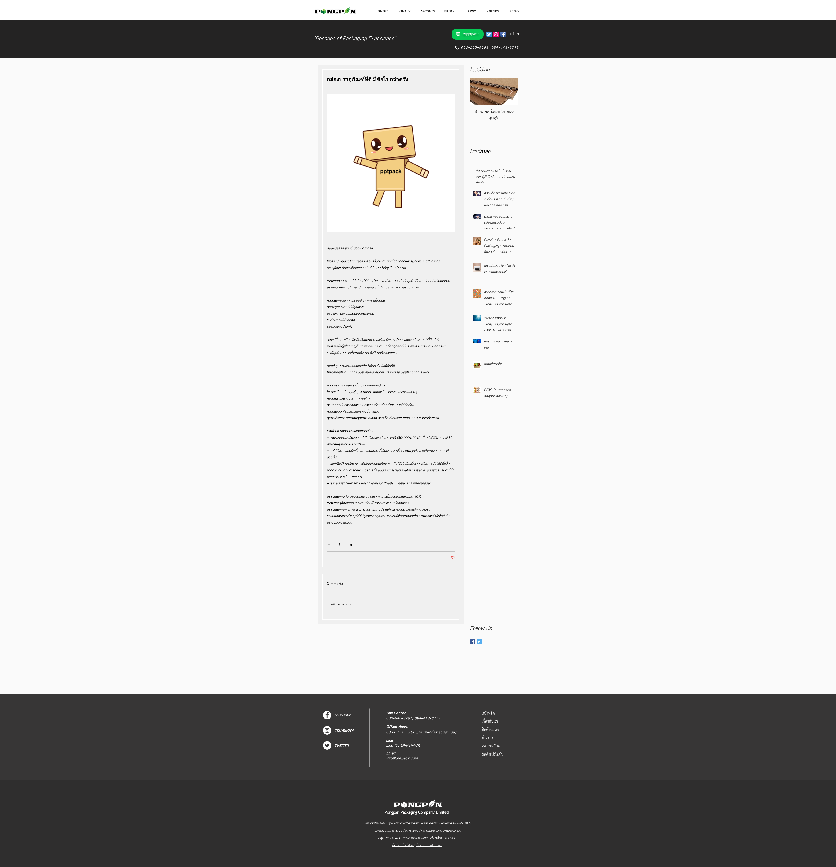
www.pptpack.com (416, 838)
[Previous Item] (477, 91)
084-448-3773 (505, 47)
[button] (405, 11)
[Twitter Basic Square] (479, 641)
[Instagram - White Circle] (327, 730)
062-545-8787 (399, 718)
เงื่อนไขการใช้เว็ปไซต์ (403, 845)
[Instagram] (496, 34)
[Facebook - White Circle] (327, 715)
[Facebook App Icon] (503, 34)
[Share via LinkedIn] (350, 544)
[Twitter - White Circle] (327, 745)
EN (517, 34)
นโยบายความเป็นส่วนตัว (429, 845)
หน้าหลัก (488, 713)
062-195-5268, (474, 47)
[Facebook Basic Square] (472, 641)
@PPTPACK (410, 745)
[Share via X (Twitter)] (339, 544)
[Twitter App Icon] (489, 34)
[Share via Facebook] (329, 544)
